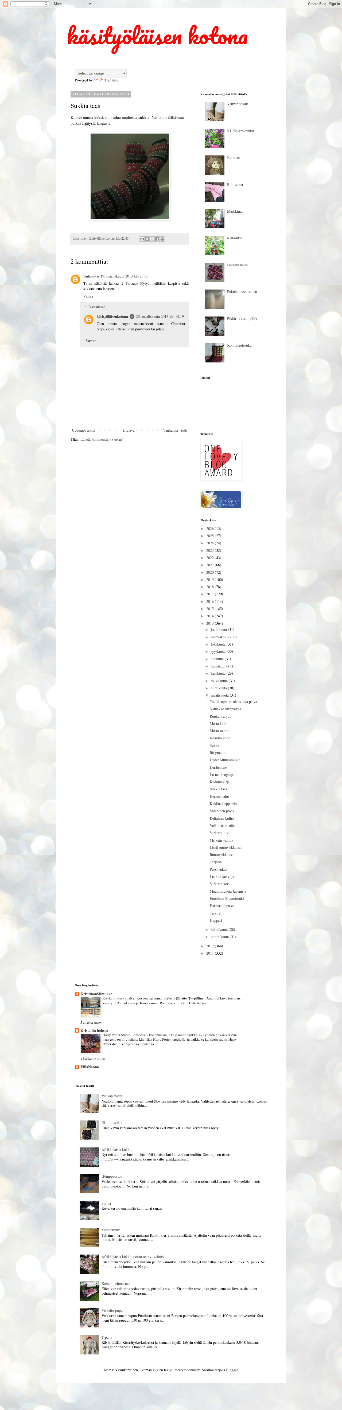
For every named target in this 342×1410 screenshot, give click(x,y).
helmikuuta (220, 929)
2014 (210, 615)
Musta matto (219, 730)
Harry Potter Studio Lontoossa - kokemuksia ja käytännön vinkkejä (152, 1034)
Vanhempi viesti (175, 430)
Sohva (106, 1203)
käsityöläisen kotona (157, 35)
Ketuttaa (233, 157)
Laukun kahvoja (222, 876)
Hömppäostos (112, 1176)
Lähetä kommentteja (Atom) (101, 439)
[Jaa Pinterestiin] (162, 239)
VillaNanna (89, 1066)
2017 (210, 593)
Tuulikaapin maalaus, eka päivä (233, 701)
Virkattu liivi (220, 832)
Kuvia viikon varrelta (119, 998)
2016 (210, 601)
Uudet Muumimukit (225, 759)
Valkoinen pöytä (222, 810)
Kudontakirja (220, 781)
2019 (210, 579)
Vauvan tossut (237, 103)
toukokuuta (220, 680)
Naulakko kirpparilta (225, 708)
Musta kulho (219, 723)
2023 (210, 550)
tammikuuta (220, 936)
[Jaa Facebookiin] (157, 239)
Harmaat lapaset (222, 905)
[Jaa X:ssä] (152, 239)
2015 (210, 608)
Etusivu (129, 430)
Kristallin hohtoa (94, 1030)
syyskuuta (219, 651)
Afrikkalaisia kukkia (117, 1149)
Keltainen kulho (222, 818)
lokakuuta (219, 644)
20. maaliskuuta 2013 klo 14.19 (160, 316)
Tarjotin (216, 861)
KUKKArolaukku (240, 130)
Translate (111, 80)
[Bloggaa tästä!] (147, 239)
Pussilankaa (218, 869)
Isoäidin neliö (237, 264)
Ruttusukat (235, 184)
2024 (210, 542)
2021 (210, 564)
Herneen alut (219, 796)
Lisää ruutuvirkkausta (226, 847)
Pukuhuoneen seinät (242, 291)
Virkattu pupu (112, 1310)
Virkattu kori (220, 883)
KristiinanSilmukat (96, 994)
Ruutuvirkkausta (222, 854)
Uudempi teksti (83, 430)
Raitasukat (235, 237)
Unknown (91, 276)
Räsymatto (218, 752)
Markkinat (235, 211)
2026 (210, 528)
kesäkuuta (219, 673)
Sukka (214, 745)
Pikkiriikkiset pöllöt (242, 318)
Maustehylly (111, 1229)
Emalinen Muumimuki (227, 898)
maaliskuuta (220, 695)
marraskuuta (220, 636)
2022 (210, 557)
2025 (210, 535)
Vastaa (88, 296)
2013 (210, 623)
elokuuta (218, 658)
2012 (210, 945)
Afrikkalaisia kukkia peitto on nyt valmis (133, 1256)
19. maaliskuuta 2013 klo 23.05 (124, 276)
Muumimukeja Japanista (228, 891)
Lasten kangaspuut (224, 774)
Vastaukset (97, 306)
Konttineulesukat (239, 345)
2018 (210, 586)
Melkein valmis (221, 840)
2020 (210, 572)
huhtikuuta (219, 687)
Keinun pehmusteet (116, 1283)
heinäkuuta (219, 666)
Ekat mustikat (112, 1122)
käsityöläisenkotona (112, 316)
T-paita (107, 1337)
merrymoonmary (187, 1369)
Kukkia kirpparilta (224, 803)
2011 (210, 953)
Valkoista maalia (222, 825)
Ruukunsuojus (220, 716)
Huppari (216, 920)
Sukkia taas (218, 788)
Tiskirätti (217, 913)
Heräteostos (218, 767)
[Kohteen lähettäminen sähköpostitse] (142, 239)
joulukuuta (219, 629)
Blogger (232, 1369)
